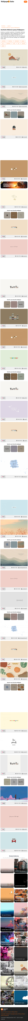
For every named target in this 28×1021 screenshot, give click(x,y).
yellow (3, 45)
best (14, 43)
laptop (23, 41)
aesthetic (4, 41)
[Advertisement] (14, 14)
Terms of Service (4, 1015)
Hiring (13, 1011)
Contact (9, 1011)
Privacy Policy (21, 1013)
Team (5, 1011)
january (23, 43)
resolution (8, 43)
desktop (10, 41)
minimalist (17, 41)
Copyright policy (14, 1013)
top (18, 43)
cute (3, 43)
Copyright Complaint (5, 1013)
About (2, 1011)
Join (26, 1)
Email (16, 1011)
